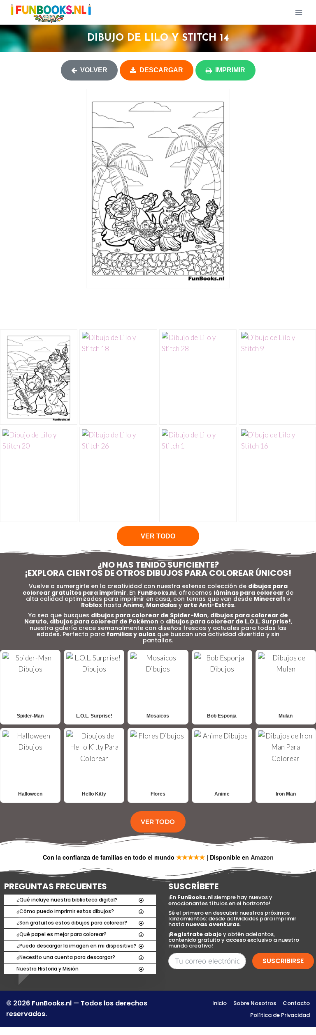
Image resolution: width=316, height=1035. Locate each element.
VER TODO (158, 536)
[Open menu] (298, 12)
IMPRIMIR (230, 70)
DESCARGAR (161, 70)
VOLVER (93, 70)
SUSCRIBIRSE (283, 961)
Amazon (262, 857)
